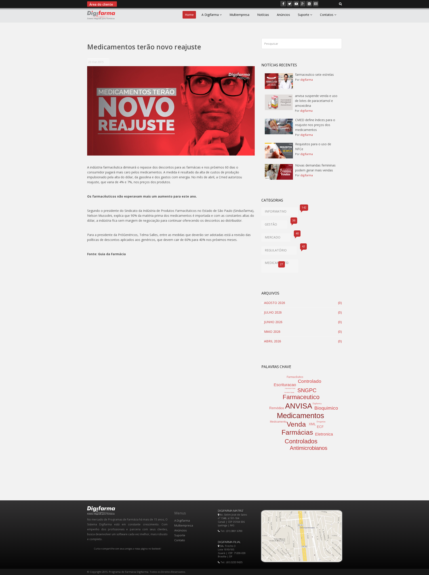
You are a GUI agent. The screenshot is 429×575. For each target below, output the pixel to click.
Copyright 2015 (98, 571)
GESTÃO (276, 223)
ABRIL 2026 (272, 341)
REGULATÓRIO (281, 249)
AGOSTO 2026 (274, 303)
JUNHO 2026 (272, 322)
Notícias (263, 15)
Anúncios (283, 15)
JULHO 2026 (272, 312)
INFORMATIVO (281, 210)
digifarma (306, 79)
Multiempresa (239, 15)
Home (189, 15)
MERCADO (277, 236)
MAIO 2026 (271, 331)
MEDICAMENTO (276, 263)
